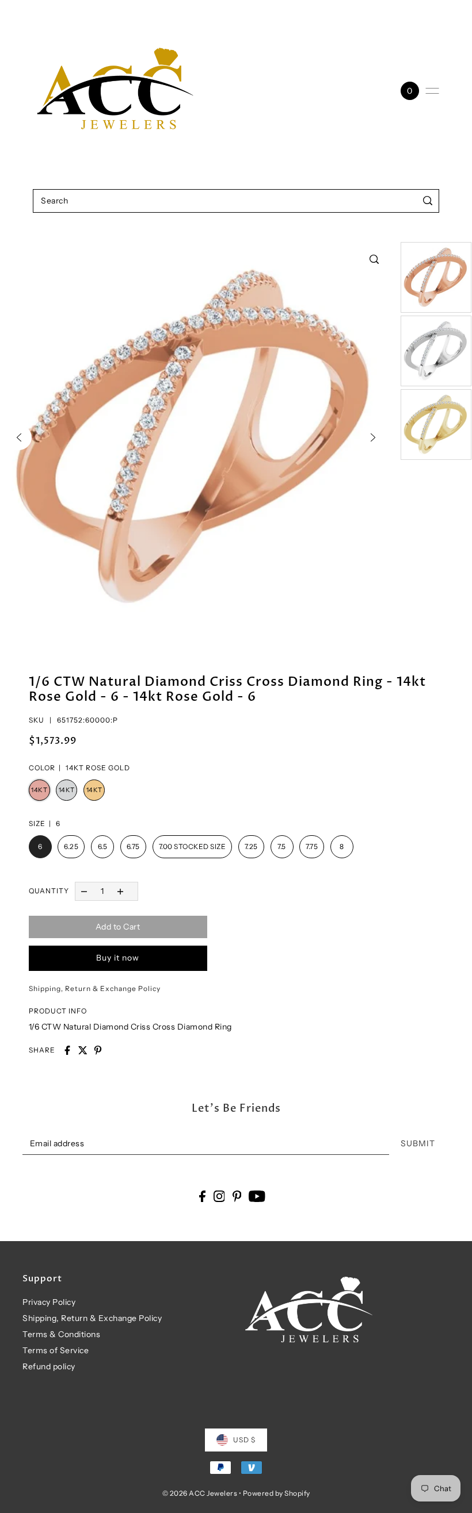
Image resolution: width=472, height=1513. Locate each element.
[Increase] (120, 891)
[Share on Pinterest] (97, 1050)
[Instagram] (219, 1196)
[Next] (373, 437)
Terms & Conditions (61, 1334)
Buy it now (117, 958)
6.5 (103, 846)
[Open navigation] (432, 91)
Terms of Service (55, 1350)
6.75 (133, 846)
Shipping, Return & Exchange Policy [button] (95, 988)
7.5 (281, 846)
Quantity (49, 890)
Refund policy (48, 1366)
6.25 (71, 846)
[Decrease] (84, 891)
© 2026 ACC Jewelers (200, 1493)
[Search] (428, 201)
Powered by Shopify (276, 1493)
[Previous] (19, 437)
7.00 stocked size (192, 846)
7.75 (312, 846)
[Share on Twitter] (82, 1050)
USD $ (244, 1439)
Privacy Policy (48, 1302)
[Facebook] (202, 1196)
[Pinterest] (237, 1196)
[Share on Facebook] (67, 1050)
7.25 (251, 846)
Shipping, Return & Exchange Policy (92, 1318)
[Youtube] (257, 1196)
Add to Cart (118, 926)
